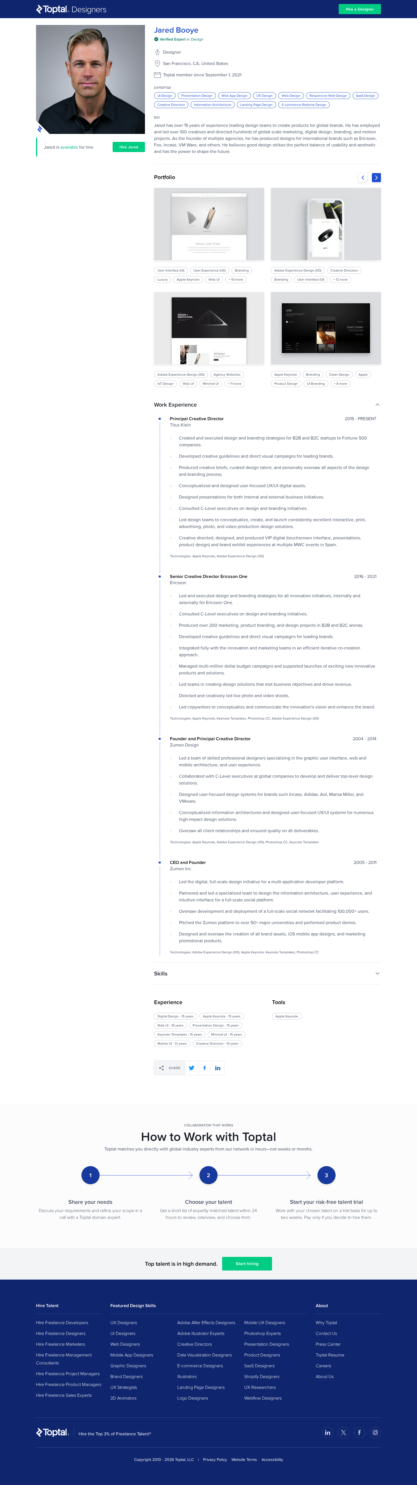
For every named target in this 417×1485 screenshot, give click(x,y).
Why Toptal (326, 1322)
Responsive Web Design (328, 95)
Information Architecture (212, 104)
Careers (323, 1365)
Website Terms (244, 1459)
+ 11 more (234, 383)
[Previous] (362, 177)
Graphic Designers (128, 1365)
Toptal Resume (330, 1355)
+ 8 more (340, 383)
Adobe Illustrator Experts (200, 1333)
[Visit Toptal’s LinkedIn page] (327, 1432)
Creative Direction (171, 104)
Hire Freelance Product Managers (68, 1384)
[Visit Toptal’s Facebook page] (359, 1432)
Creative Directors (194, 1344)
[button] (267, 405)
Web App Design (234, 95)
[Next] (376, 177)
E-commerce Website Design (304, 104)
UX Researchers (260, 1387)
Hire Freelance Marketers (60, 1344)
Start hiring (247, 1263)
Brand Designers (126, 1376)
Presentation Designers (266, 1344)
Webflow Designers (263, 1398)
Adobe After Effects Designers (206, 1322)
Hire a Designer (360, 9)
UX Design (264, 95)
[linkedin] (217, 1068)
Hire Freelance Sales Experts (64, 1395)
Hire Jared (128, 147)
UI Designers (122, 1333)
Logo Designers (192, 1398)
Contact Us (326, 1333)
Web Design (291, 95)
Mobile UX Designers (264, 1322)
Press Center (328, 1344)
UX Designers (123, 1322)
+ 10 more (236, 279)
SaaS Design (365, 95)
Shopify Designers (261, 1376)
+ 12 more (340, 279)
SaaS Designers (259, 1365)
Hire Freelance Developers (62, 1322)
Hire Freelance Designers (60, 1333)
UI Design (164, 95)
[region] (267, 287)
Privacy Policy (215, 1459)
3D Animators (123, 1398)
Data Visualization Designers (204, 1355)
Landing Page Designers (201, 1387)
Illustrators (187, 1376)
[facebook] (204, 1068)
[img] (178, 39)
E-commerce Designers (200, 1365)
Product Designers (262, 1355)
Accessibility (272, 1459)
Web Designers (125, 1344)
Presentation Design (196, 95)
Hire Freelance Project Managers (68, 1373)
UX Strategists (123, 1387)
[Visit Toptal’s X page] (343, 1432)
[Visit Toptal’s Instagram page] (375, 1432)
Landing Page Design (256, 104)
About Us (325, 1376)
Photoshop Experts (262, 1333)
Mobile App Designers (131, 1355)
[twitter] (191, 1068)
